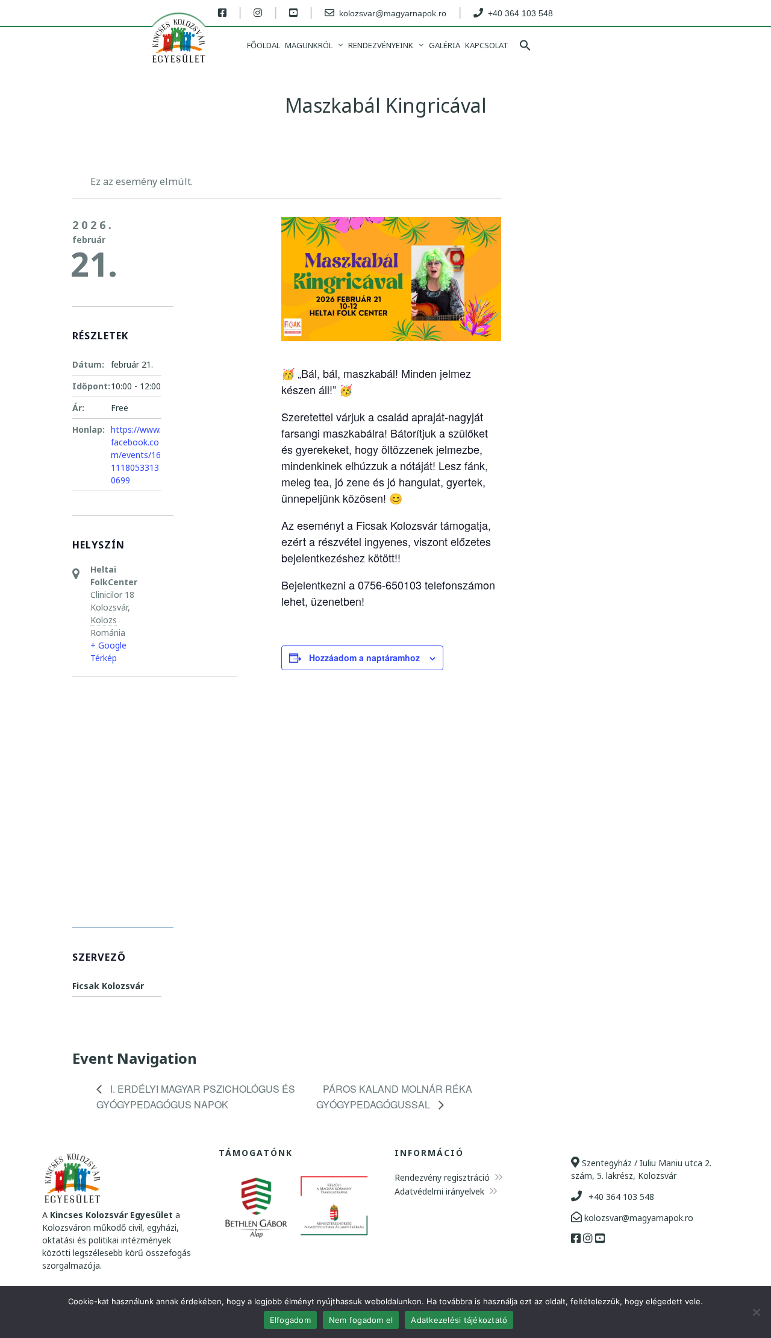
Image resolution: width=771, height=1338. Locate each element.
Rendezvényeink (380, 45)
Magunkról (308, 45)
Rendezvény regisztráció (443, 1177)
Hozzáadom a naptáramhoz (364, 658)
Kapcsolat (486, 45)
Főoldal (263, 45)
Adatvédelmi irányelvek (441, 1191)
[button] (525, 46)
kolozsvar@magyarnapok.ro (637, 1217)
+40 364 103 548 (620, 1196)
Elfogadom (290, 1320)
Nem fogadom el (361, 1320)
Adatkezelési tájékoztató (459, 1320)
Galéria (444, 45)
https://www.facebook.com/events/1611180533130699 (136, 455)
